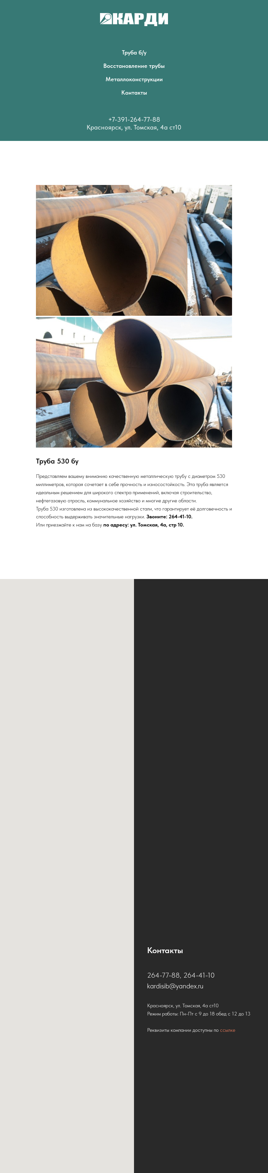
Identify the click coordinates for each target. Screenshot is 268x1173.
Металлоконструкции (134, 79)
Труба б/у (134, 52)
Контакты (134, 92)
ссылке (227, 1030)
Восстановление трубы (134, 65)
